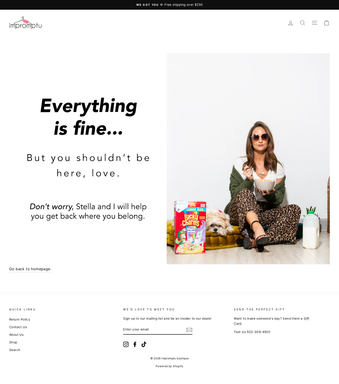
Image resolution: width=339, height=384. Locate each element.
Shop (13, 342)
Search (14, 350)
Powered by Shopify (169, 366)
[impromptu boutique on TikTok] (144, 344)
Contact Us (18, 327)
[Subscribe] (189, 330)
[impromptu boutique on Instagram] (126, 344)
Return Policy (19, 319)
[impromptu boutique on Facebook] (135, 344)
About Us (16, 334)
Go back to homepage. (30, 269)
